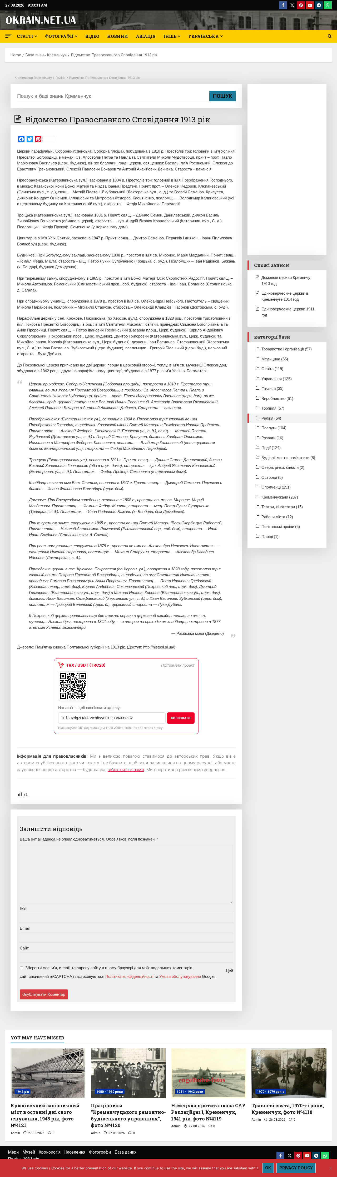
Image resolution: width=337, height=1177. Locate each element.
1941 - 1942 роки (190, 1092)
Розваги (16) (272, 438)
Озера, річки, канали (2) (282, 467)
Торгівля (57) (272, 408)
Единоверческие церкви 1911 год (287, 312)
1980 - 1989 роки (109, 1092)
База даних (125, 1152)
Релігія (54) (271, 418)
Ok (268, 1167)
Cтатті (25, 36)
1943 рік (22, 1092)
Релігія (61, 78)
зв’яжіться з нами (126, 769)
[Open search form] (330, 36)
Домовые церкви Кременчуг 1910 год (286, 280)
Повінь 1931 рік (23, 1158)
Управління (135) (276, 378)
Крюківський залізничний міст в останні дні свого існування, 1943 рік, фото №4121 (45, 1115)
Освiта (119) (272, 368)
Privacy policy (296, 1167)
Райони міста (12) (277, 517)
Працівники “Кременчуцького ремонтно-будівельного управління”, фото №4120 (128, 1115)
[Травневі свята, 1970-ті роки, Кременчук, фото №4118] (288, 1073)
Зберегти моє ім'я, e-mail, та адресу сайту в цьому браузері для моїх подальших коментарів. (109, 967)
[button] (8, 36)
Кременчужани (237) (279, 497)
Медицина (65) (274, 359)
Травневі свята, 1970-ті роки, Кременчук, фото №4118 (287, 1108)
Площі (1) (270, 536)
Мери (13, 1152)
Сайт (24, 948)
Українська (203, 36)
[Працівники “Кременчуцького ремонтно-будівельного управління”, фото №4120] (128, 1073)
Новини (117, 36)
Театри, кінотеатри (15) (282, 507)
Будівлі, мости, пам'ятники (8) (288, 457)
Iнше (169, 36)
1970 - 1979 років (270, 1092)
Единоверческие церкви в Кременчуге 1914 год (284, 296)
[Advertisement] (287, 170)
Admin (15, 1133)
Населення (74, 1152)
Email (24, 928)
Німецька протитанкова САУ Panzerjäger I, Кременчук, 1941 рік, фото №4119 (208, 1112)
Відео (92, 36)
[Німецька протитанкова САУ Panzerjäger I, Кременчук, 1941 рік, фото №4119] (208, 1073)
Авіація (146, 36)
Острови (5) (272, 477)
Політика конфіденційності (129, 976)
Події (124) (271, 447)
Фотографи (100, 1152)
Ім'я (23, 908)
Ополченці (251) (276, 487)
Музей (28, 1152)
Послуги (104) (273, 428)
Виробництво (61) (277, 398)
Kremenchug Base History (33, 78)
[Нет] (330, 1168)
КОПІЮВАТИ (181, 718)
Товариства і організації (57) (286, 349)
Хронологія (50, 1152)
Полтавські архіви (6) (280, 526)
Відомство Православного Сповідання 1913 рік (104, 78)
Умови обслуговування (180, 976)
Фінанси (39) (272, 388)
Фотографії (59, 36)
